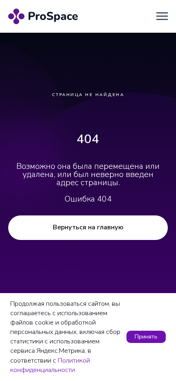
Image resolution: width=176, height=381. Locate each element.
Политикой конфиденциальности (50, 365)
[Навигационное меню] (162, 16)
